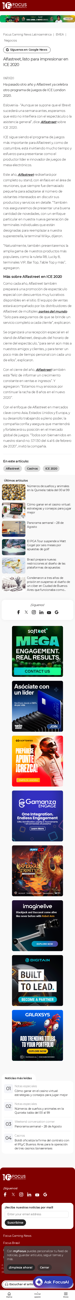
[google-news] (56, 612)
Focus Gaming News (17, 1236)
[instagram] (33, 612)
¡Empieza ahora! (20, 1267)
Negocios (10, 40)
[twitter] (26, 612)
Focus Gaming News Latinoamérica (27, 34)
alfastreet (12, 468)
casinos (32, 468)
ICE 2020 (51, 468)
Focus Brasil (11, 1243)
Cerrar (44, 1267)
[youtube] (49, 612)
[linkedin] (41, 612)
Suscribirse (15, 1222)
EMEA (60, 34)
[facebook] (18, 612)
